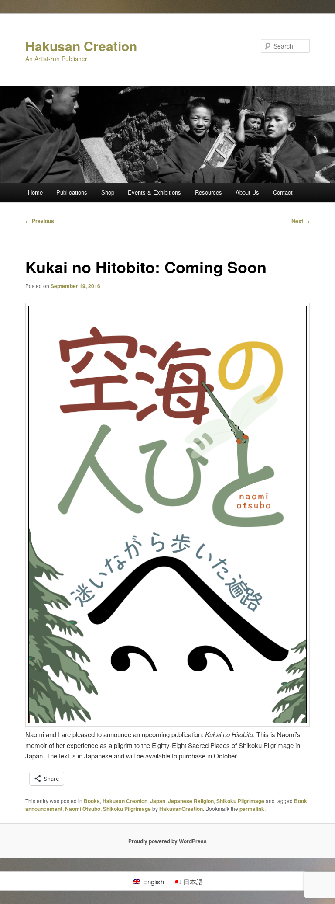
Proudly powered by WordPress (167, 841)
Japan (157, 801)
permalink (251, 809)
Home (35, 192)
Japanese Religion (191, 801)
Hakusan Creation (81, 45)
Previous (39, 221)
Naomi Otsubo (82, 809)
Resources (208, 192)
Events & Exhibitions (154, 192)
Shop (107, 192)
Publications (71, 192)
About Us (247, 192)
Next (300, 221)
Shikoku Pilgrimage (240, 801)
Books (92, 801)
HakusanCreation (181, 809)
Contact (283, 192)
